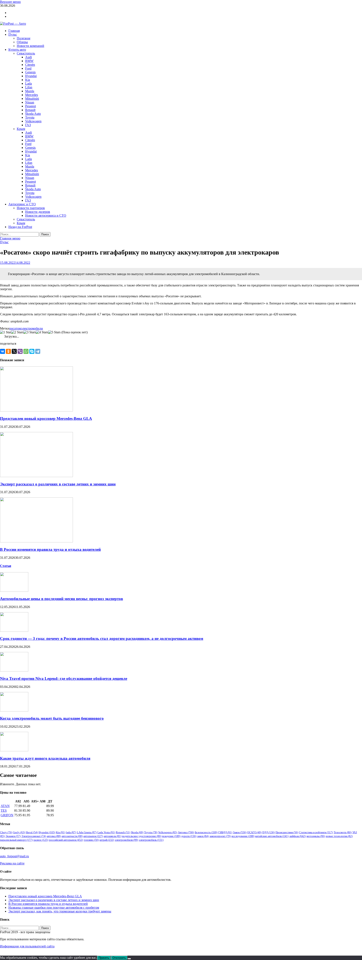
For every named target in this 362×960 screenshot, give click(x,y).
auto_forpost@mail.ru (14, 856)
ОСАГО (254, 832)
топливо (91, 839)
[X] (14, 351)
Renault (30, 110)
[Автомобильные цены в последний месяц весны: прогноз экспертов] (14, 590)
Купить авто (17, 49)
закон (203, 836)
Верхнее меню (10, 2)
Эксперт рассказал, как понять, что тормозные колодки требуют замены (59, 911)
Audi (28, 57)
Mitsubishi (32, 98)
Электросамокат (33, 836)
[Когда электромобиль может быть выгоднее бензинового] (14, 710)
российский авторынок (66, 839)
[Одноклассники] (8, 351)
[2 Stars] (17, 332)
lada (71, 832)
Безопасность (206, 832)
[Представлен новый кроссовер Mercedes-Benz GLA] (36, 410)
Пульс (12, 34)
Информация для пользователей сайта (27, 946)
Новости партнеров (31, 208)
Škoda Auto (33, 113)
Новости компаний (30, 46)
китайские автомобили (271, 836)
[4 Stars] (42, 332)
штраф (107, 839)
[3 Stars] (29, 332)
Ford (28, 68)
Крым (21, 129)
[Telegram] (37, 351)
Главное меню (10, 238)
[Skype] (31, 351)
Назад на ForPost (20, 227)
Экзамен (13, 836)
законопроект (220, 836)
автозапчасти (72, 836)
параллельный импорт (16, 839)
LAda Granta (87, 832)
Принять (104, 957)
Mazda (29, 91)
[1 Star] (5, 332)
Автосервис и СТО (22, 204)
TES (4, 810)
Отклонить (119, 957)
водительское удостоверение (141, 836)
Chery (6, 832)
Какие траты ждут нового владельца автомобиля (45, 758)
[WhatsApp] (25, 351)
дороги (188, 836)
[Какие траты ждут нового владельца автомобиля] (14, 750)
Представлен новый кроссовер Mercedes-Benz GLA (46, 418)
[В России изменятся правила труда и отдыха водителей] (36, 541)
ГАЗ (28, 125)
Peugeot (30, 106)
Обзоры (22, 42)
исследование (242, 836)
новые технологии (339, 836)
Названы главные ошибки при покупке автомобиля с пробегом (53, 907)
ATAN (5, 806)
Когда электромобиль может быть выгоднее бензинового (52, 718)
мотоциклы (315, 836)
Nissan (29, 102)
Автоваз (186, 832)
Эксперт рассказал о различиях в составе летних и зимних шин (58, 484)
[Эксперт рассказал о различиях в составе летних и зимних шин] (36, 476)
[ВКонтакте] (2, 351)
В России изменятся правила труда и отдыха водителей (50, 549)
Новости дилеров (37, 211)
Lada (28, 83)
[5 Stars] (54, 332)
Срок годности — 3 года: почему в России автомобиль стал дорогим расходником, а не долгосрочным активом (101, 638)
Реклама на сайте (12, 863)
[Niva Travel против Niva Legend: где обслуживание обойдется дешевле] (14, 670)
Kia (27, 80)
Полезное (23, 38)
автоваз (54, 836)
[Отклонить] (129, 958)
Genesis (30, 72)
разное (41, 839)
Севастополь (26, 53)
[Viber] (20, 351)
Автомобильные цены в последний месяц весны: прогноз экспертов (61, 598)
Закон (239, 832)
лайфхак (297, 836)
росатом (15, 328)
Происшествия (286, 832)
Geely (19, 832)
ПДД (268, 832)
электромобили (32, 328)
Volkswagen (33, 121)
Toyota (29, 117)
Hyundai (31, 76)
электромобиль (151, 839)
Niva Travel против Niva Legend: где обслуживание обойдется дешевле (63, 678)
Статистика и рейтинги (316, 832)
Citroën (30, 64)
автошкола (112, 836)
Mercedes (31, 95)
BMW (29, 61)
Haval (32, 832)
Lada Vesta (106, 832)
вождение (171, 836)
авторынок (93, 836)
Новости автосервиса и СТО (45, 215)
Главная (14, 30)
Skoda (137, 832)
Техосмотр (343, 832)
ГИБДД (225, 832)
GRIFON (7, 815)
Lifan (28, 87)
